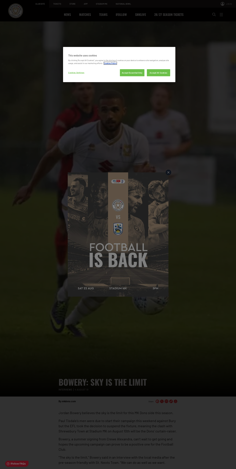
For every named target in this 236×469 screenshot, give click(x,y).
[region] (119, 64)
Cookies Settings (76, 72)
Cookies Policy (110, 63)
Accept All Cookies (158, 73)
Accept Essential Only (132, 73)
